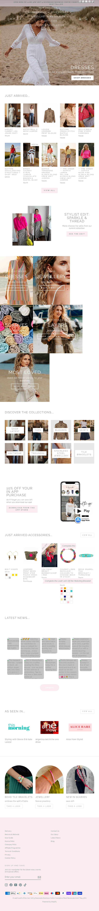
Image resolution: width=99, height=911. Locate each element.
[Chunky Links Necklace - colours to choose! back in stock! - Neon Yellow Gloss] (71, 599)
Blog (53, 841)
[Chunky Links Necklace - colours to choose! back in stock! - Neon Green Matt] (71, 602)
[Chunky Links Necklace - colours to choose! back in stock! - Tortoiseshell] (61, 596)
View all (49, 190)
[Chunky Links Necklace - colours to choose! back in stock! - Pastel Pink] (61, 594)
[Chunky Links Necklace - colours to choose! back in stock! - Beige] (71, 588)
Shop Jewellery (51, 288)
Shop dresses (16, 288)
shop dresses (82, 78)
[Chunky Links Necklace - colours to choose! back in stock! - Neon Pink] (61, 588)
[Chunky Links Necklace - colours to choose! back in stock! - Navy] (65, 596)
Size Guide (9, 838)
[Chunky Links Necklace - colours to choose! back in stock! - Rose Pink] (68, 602)
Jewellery (38, 16)
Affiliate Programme (12, 848)
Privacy (8, 855)
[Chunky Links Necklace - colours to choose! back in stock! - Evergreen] (71, 594)
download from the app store (22, 509)
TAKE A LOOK (14, 806)
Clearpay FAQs (10, 844)
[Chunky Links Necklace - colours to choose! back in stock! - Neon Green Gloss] (61, 602)
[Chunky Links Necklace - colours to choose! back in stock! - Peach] (68, 594)
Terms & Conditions (12, 851)
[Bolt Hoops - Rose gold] (16, 575)
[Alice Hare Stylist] (80, 727)
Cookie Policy (10, 858)
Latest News (55, 838)
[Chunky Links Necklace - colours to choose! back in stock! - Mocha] (71, 596)
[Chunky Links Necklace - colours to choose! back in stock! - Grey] (65, 599)
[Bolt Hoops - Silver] (10, 578)
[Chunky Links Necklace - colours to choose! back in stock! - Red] (61, 591)
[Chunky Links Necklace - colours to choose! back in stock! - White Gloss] (65, 602)
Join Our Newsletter (49, 25)
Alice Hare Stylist (74, 739)
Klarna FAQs (9, 841)
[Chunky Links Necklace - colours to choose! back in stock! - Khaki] (61, 599)
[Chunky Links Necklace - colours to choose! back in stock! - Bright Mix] (68, 591)
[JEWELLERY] (49, 779)
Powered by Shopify (49, 902)
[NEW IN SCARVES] (80, 779)
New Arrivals (48, 8)
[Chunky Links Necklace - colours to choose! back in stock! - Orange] (65, 588)
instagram (49, 687)
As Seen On (58, 16)
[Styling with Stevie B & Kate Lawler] (19, 727)
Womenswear (37, 12)
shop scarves (16, 336)
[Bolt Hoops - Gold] (13, 575)
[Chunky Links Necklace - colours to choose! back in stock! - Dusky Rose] (68, 588)
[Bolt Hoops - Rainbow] (6, 578)
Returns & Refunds (12, 834)
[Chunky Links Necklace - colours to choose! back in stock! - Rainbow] (65, 594)
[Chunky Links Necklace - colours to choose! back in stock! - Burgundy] (68, 596)
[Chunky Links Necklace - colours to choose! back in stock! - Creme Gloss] (68, 599)
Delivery (8, 831)
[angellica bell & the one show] (49, 727)
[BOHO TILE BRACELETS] (19, 779)
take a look (75, 806)
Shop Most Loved (25, 386)
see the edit (77, 234)
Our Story (54, 834)
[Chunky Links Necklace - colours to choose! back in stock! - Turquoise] (71, 591)
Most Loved (49, 29)
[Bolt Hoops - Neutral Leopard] (10, 575)
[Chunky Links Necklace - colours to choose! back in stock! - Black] (65, 591)
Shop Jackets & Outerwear (57, 336)
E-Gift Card (49, 21)
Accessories (60, 12)
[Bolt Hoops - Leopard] (6, 575)
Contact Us (55, 831)
